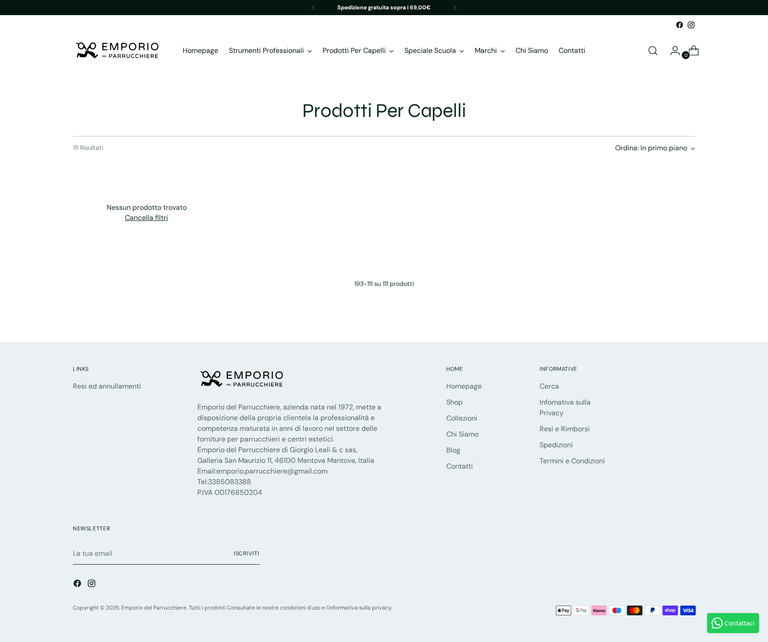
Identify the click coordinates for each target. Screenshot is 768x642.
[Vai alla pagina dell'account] (671, 51)
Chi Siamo (462, 434)
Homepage (464, 386)
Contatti (459, 466)
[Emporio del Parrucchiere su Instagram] (691, 25)
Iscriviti (247, 553)
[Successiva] (454, 7)
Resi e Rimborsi (565, 428)
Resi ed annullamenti (107, 386)
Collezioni (461, 418)
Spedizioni (556, 444)
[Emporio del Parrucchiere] (117, 50)
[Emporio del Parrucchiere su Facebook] (680, 25)
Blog (453, 450)
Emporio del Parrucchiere (153, 607)
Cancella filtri (146, 217)
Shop (454, 402)
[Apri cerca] (653, 51)
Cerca (549, 386)
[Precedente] (313, 7)
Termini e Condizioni (572, 460)
